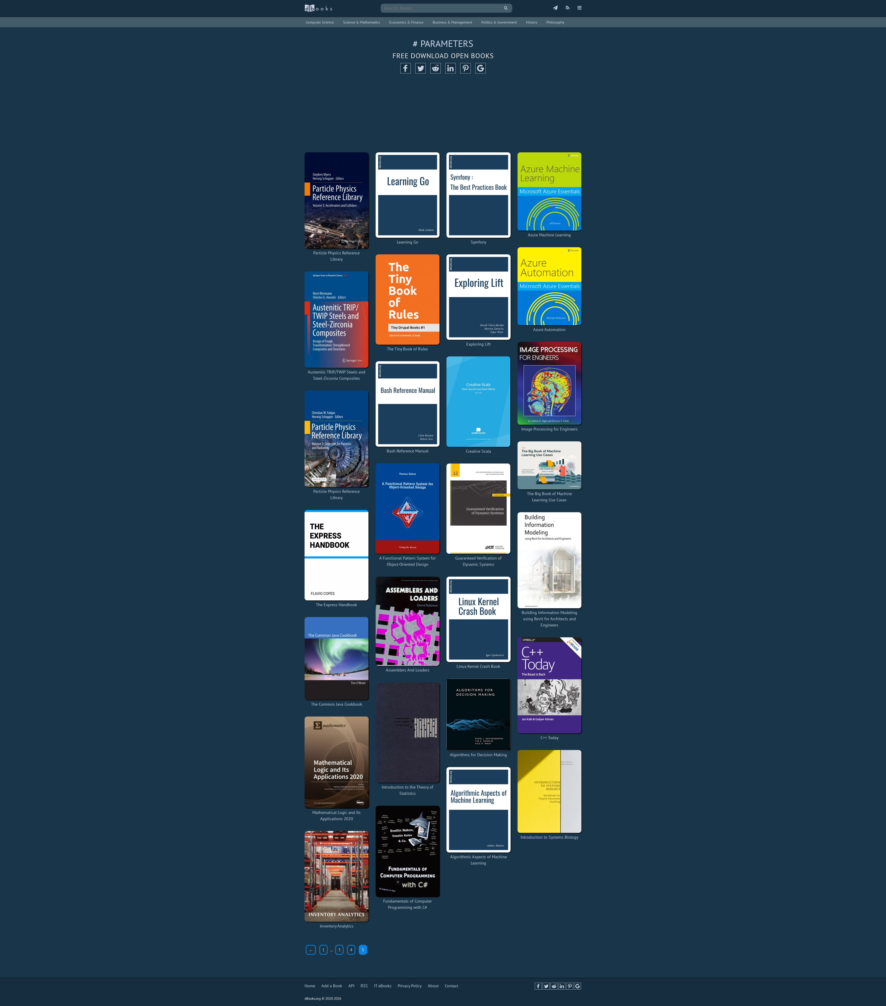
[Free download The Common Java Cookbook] (337, 658)
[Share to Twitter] (420, 72)
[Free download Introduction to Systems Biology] (550, 791)
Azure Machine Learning (549, 235)
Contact (451, 985)
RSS (364, 985)
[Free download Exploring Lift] (478, 297)
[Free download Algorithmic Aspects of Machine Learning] (478, 809)
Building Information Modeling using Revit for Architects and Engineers (549, 619)
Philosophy (555, 22)
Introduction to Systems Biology (549, 837)
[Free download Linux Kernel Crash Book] (478, 619)
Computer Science (320, 22)
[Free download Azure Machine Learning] (550, 191)
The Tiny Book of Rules (407, 349)
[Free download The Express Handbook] (337, 555)
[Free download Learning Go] (408, 195)
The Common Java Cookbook (336, 704)
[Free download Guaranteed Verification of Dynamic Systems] (478, 509)
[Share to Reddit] (435, 72)
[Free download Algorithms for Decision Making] (478, 714)
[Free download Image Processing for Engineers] (550, 383)
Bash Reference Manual (407, 451)
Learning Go (407, 242)
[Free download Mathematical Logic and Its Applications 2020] (337, 762)
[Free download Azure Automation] (550, 286)
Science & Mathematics (361, 22)
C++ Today (549, 737)
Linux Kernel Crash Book (478, 666)
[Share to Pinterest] (465, 72)
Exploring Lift (478, 344)
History (531, 22)
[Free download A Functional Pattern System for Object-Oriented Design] (408, 508)
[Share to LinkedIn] (450, 72)
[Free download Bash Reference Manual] (408, 404)
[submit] (506, 8)
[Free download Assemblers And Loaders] (408, 621)
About (433, 985)
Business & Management (452, 22)
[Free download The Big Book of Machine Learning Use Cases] (550, 465)
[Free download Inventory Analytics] (337, 876)
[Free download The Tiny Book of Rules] (408, 299)
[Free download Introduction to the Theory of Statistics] (408, 732)
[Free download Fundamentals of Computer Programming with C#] (408, 851)
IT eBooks (383, 985)
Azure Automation (549, 329)
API (351, 985)
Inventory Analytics (336, 926)
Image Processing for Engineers (549, 429)
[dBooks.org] (318, 10)
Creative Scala (478, 451)
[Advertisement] (443, 113)
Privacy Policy (410, 985)
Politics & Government (499, 22)
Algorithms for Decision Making (478, 754)
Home (310, 985)
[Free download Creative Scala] (478, 401)
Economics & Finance (406, 22)
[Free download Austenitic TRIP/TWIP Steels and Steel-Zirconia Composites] (337, 319)
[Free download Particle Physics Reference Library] (337, 200)
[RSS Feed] (567, 8)
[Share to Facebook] (405, 72)
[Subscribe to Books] (555, 8)
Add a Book (331, 985)
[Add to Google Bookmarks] (480, 72)
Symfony (478, 242)
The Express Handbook (336, 604)
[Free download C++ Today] (550, 685)
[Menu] (579, 8)
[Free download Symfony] (478, 195)
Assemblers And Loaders (407, 670)
